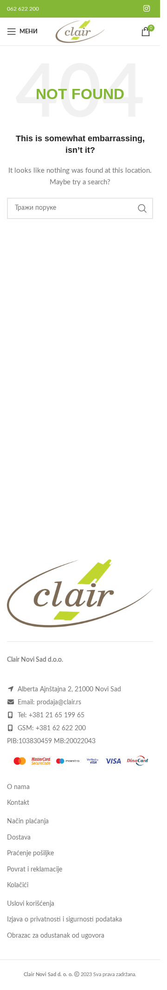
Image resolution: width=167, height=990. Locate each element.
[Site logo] (80, 31)
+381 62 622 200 (61, 728)
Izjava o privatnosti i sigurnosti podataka (64, 919)
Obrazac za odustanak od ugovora (55, 936)
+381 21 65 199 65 (56, 715)
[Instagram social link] (147, 8)
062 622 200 (23, 9)
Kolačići (17, 885)
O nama (18, 787)
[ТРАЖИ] (142, 208)
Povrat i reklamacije (34, 869)
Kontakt (18, 803)
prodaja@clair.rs (59, 702)
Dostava (19, 837)
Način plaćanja (28, 821)
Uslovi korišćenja (30, 904)
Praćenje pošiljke (30, 853)
